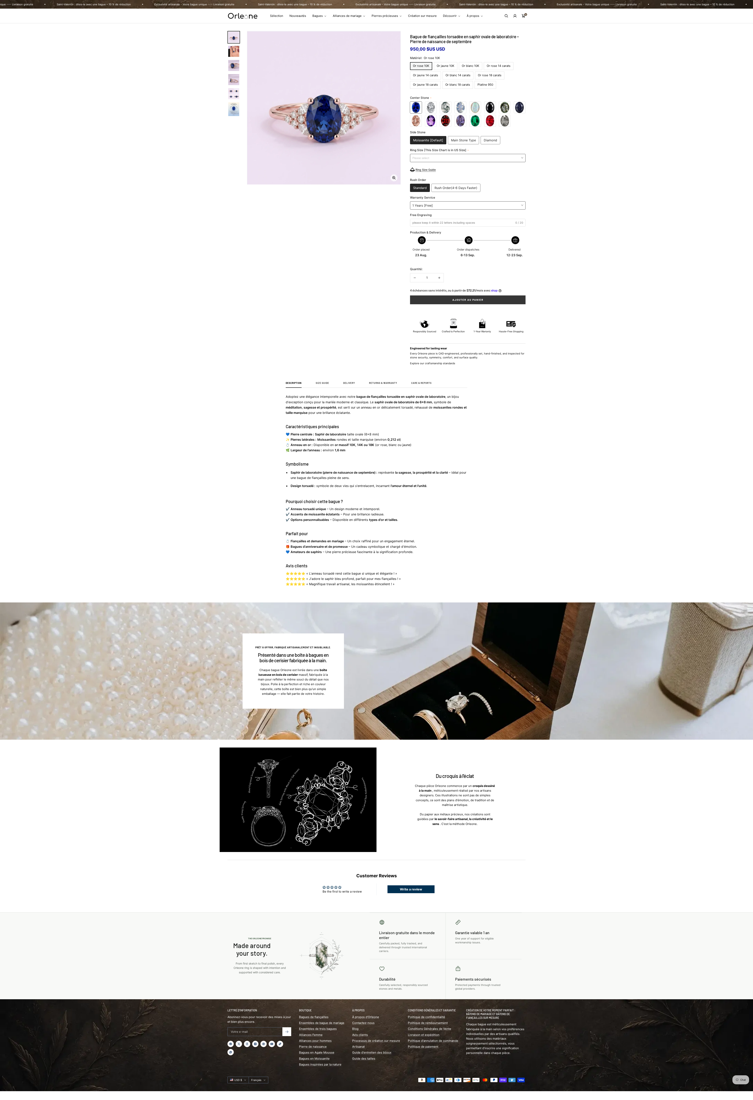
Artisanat (358, 1046)
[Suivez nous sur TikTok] (280, 1044)
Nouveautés (297, 16)
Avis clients (360, 1035)
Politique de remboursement (428, 1023)
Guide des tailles (363, 1058)
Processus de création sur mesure (376, 1041)
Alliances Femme (311, 1035)
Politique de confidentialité (426, 1017)
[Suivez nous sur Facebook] (230, 1044)
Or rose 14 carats (498, 66)
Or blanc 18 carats (457, 84)
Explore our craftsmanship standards (432, 363)
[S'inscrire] (286, 1031)
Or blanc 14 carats (458, 75)
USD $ (238, 1080)
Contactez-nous (363, 1023)
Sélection (276, 16)
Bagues (318, 16)
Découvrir (450, 16)
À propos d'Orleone (365, 1017)
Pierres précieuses (385, 16)
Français (256, 1080)
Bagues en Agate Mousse (316, 1052)
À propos (473, 16)
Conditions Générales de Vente (429, 1029)
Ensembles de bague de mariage (321, 1023)
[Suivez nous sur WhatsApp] (230, 1052)
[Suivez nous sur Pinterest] (263, 1044)
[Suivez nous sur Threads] (247, 1044)
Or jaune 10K (445, 66)
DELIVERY (349, 383)
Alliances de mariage (347, 16)
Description (294, 383)
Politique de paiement (423, 1046)
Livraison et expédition (423, 1035)
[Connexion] (515, 16)
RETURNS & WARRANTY (383, 383)
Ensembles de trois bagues (318, 1029)
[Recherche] (506, 16)
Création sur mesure (422, 16)
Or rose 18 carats (489, 75)
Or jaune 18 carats (425, 84)
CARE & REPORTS (421, 383)
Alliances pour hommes (315, 1041)
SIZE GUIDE (322, 383)
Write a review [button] (411, 889)
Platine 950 (485, 84)
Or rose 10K (421, 66)
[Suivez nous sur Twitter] (239, 1044)
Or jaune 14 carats (425, 75)
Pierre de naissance (313, 1046)
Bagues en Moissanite (314, 1058)
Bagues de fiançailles (313, 1017)
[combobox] (467, 158)
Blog (355, 1029)
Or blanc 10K (470, 66)
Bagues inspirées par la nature (320, 1064)
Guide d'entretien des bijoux (371, 1052)
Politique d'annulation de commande (433, 1041)
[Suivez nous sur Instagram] (255, 1044)
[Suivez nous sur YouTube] (272, 1044)
